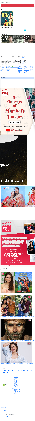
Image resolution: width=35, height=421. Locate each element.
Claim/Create (17, 5)
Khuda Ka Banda (9, 9)
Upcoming (15, 376)
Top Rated (15, 378)
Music (13, 388)
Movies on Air (4, 405)
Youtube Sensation (17, 391)
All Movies (15, 380)
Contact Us (3, 409)
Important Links (3, 407)
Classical (15, 392)
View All (15, 34)
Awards (15, 386)
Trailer (15, 379)
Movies (4, 9)
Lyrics (23, 57)
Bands (15, 394)
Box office (15, 384)
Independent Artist (17, 389)
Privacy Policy (4, 410)
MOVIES (13, 375)
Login (17, 6)
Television (2, 402)
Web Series (15, 382)
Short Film (15, 381)
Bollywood (15, 390)
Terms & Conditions (5, 412)
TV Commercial (4, 397)
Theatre (15, 383)
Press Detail (4, 401)
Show (3, 403)
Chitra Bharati (5, 31)
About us (3, 408)
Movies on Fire (16, 377)
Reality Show (4, 404)
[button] (17, 3)
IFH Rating (25, 26)
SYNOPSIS (3, 77)
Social (4, 30)
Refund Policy (4, 411)
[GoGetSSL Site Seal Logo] (6, 384)
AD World (2, 396)
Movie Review (16, 385)
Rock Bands (15, 393)
